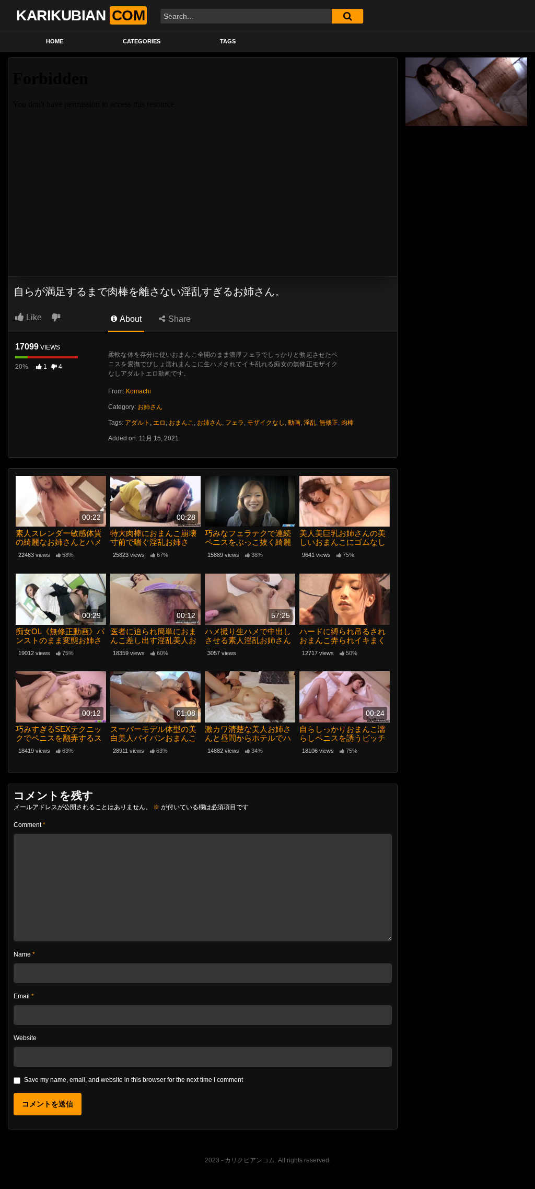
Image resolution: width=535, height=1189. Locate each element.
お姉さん (149, 407)
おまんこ (181, 422)
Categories (141, 41)
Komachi (138, 391)
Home (54, 41)
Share (178, 318)
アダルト (137, 422)
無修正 (328, 422)
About (130, 318)
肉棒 (347, 422)
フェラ (234, 422)
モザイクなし (266, 422)
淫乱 (310, 422)
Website (25, 1038)
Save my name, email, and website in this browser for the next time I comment (133, 1079)
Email (24, 996)
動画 (294, 422)
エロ (159, 422)
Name (24, 954)
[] (347, 16)
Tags (228, 41)
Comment (29, 825)
